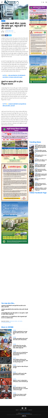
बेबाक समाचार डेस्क (9, 31)
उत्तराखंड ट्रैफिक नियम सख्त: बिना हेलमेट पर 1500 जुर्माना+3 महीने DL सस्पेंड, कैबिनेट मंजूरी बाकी (14, 313)
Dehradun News (13, 321)
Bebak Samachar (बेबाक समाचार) (25, 413)
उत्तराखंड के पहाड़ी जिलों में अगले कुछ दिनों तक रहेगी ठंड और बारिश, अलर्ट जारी (13, 306)
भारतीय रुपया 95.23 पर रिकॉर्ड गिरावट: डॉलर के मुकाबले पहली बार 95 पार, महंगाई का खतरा (14, 317)
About (17, 409)
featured (20, 321)
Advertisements (23, 409)
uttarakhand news (6, 322)
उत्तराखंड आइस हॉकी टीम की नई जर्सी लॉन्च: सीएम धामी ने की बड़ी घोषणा (14, 310)
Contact (30, 409)
